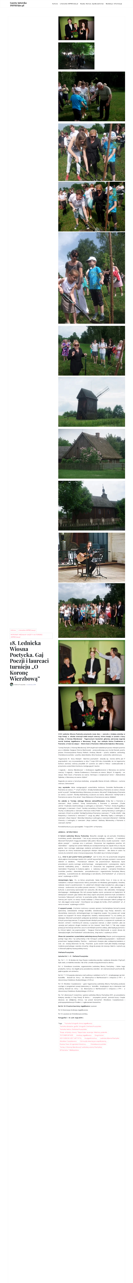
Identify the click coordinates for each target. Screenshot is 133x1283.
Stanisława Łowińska (98, 1044)
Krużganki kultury (91, 1038)
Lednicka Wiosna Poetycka (109, 1038)
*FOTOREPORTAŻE (66, 1035)
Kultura (55, 4)
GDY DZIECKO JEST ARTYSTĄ (70, 1038)
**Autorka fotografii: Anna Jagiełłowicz (78, 1023)
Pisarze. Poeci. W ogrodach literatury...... (73, 1044)
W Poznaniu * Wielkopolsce (69, 1050)
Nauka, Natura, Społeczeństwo (92, 4)
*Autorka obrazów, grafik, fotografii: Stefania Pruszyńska (80, 1026)
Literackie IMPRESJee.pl (69, 4)
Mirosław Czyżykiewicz (68, 1041)
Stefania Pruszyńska (19, 684)
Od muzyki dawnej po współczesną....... (94, 1041)
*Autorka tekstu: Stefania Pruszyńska (73, 1029)
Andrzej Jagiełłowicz (83, 1035)
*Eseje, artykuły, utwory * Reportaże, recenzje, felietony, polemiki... (84, 1032)
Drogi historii (99, 1035)
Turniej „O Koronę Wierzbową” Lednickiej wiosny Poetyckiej (81, 1047)
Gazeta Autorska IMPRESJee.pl (18, 4)
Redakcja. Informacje (114, 4)
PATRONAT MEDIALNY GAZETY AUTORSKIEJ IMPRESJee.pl (26, 636)
